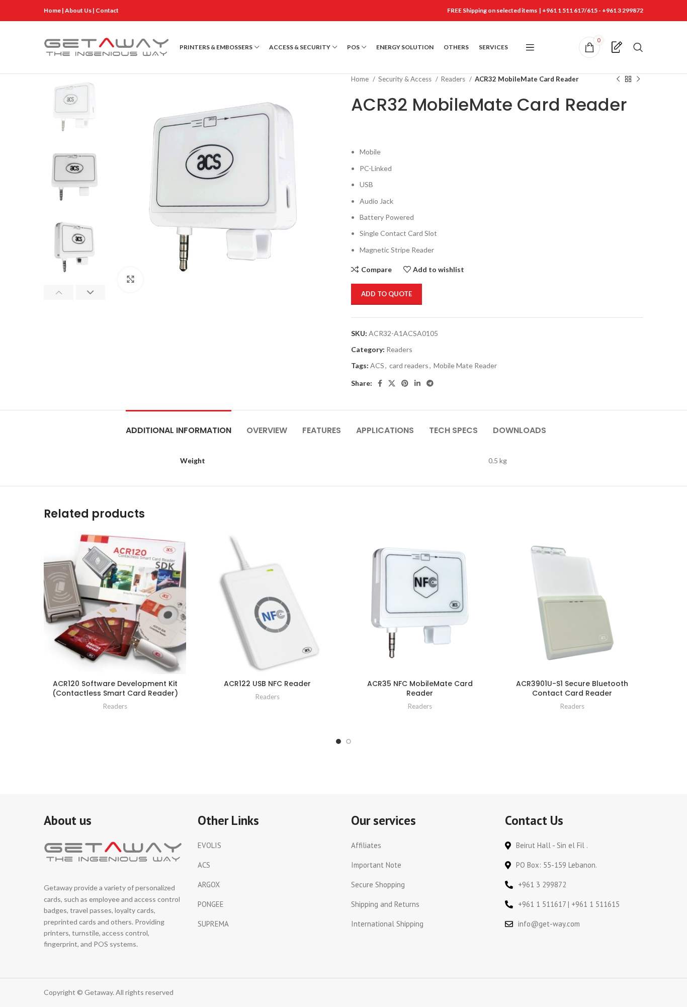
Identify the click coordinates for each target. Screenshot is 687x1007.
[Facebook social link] (380, 383)
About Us (79, 10)
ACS (377, 365)
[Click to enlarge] (130, 279)
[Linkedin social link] (417, 383)
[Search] (638, 47)
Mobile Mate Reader (465, 365)
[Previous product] (618, 79)
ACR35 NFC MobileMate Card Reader (420, 689)
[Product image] (267, 603)
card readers (408, 365)
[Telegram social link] (430, 383)
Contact (107, 10)
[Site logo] (106, 46)
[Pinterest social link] (404, 383)
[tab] (178, 425)
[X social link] (391, 383)
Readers (454, 79)
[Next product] (638, 79)
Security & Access (405, 79)
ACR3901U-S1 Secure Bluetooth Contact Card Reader (572, 689)
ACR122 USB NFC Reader (267, 684)
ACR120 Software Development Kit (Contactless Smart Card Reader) (115, 689)
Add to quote (386, 294)
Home (52, 10)
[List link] (267, 846)
